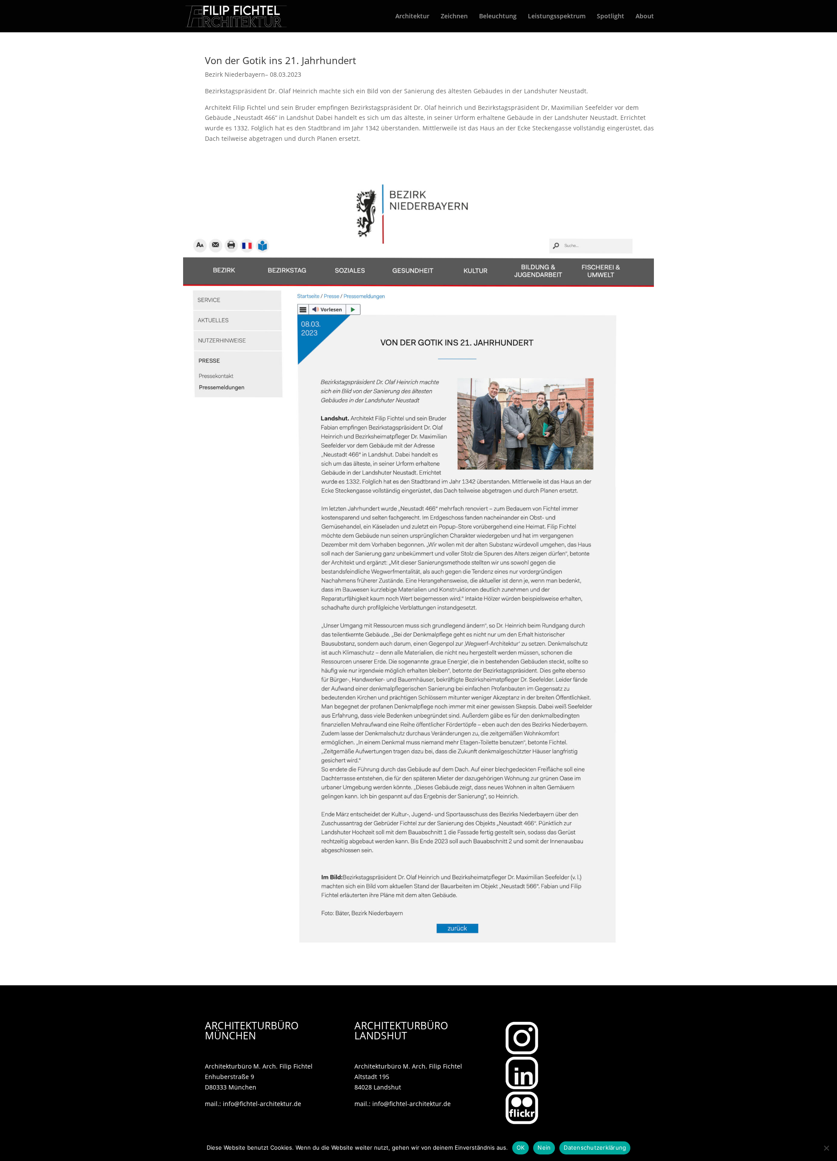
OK (521, 1147)
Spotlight (610, 16)
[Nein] (826, 1148)
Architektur (412, 16)
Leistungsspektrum (556, 16)
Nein (544, 1147)
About (645, 16)
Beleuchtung (498, 16)
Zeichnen (454, 16)
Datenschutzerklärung (595, 1147)
